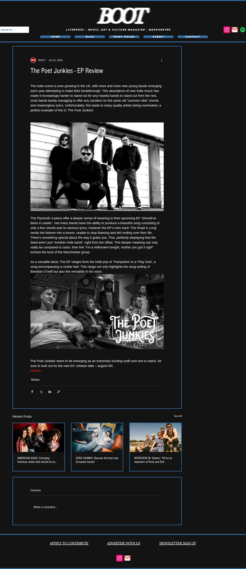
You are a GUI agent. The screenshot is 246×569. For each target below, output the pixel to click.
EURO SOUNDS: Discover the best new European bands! (97, 460)
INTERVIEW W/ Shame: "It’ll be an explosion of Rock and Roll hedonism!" (153, 460)
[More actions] (161, 60)
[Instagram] (226, 29)
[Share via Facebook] (32, 391)
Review (35, 379)
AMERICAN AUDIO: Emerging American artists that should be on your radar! (36, 460)
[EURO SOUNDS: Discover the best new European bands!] (97, 437)
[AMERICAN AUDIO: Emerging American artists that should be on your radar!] (38, 437)
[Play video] (97, 311)
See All (178, 416)
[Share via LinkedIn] (50, 391)
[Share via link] (58, 391)
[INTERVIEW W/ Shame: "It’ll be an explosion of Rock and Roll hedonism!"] (155, 437)
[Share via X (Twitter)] (41, 391)
